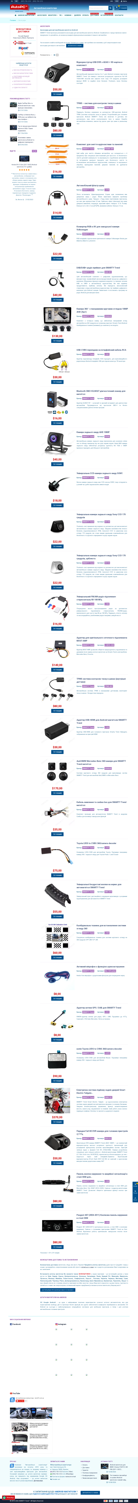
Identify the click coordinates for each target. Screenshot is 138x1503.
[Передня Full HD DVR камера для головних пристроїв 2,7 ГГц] (57, 1142)
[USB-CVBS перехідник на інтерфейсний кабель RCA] (57, 361)
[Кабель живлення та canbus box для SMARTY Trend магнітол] (57, 813)
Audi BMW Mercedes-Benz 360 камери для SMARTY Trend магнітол (101, 762)
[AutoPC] (21, 8)
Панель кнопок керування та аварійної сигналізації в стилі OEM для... (102, 1175)
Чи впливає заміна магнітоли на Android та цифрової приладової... (26, 140)
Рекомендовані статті (20, 99)
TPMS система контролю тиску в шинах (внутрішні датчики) (101, 680)
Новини (68, 15)
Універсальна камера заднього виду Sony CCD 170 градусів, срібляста (101, 557)
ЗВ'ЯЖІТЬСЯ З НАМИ (57, 1461)
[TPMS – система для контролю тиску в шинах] (57, 114)
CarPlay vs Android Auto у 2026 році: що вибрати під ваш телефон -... (27, 117)
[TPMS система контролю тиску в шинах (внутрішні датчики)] (57, 690)
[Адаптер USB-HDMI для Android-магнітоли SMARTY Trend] (57, 731)
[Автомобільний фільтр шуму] (57, 196)
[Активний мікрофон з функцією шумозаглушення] (57, 977)
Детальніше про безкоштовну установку (58, 1290)
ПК (60, 15)
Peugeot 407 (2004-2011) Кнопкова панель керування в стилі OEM (102, 1216)
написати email (70, 1476)
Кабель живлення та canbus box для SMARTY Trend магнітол (101, 803)
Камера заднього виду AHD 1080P (93, 432)
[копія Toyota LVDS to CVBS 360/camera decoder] (57, 1060)
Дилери (77, 15)
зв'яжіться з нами (87, 1267)
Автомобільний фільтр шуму (90, 185)
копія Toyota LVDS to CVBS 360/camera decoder (99, 1049)
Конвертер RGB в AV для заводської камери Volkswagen (98, 228)
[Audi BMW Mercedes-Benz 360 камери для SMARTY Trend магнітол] (57, 772)
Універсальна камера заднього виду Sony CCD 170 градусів (101, 516)
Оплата (85, 15)
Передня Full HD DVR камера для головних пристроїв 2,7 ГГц (102, 1132)
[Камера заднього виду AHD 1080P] (57, 443)
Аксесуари (42, 15)
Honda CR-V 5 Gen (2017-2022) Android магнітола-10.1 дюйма (23, 166)
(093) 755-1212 (38, 1)
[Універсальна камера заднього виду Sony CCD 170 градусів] (57, 525)
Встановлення (107, 14)
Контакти (119, 15)
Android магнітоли (26, 14)
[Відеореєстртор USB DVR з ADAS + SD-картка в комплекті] (57, 73)
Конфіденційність (88, 1475)
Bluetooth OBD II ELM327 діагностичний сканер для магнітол (101, 392)
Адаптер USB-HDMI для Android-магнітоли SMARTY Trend (102, 721)
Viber (70, 1472)
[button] (33, 151)
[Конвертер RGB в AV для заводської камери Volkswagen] (57, 237)
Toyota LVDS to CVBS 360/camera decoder (96, 843)
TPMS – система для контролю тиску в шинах (99, 103)
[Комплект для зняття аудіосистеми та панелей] (57, 155)
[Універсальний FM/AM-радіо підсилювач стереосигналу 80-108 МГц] (57, 607)
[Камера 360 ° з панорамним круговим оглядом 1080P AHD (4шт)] (57, 320)
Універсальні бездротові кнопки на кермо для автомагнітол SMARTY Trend (99, 886)
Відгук (13, 151)
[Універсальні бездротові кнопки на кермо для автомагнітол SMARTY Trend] (57, 895)
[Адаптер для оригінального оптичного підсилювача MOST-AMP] (57, 648)
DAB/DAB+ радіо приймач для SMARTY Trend (98, 268)
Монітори (52, 15)
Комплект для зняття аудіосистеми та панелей (100, 144)
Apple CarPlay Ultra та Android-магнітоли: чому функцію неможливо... (26, 105)
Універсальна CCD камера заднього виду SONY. (100, 473)
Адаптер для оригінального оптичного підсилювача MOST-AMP (102, 639)
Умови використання (89, 1478)
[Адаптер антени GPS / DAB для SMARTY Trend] (57, 1018)
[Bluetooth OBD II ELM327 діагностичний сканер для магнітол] (57, 402)
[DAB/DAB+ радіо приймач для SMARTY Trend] (57, 278)
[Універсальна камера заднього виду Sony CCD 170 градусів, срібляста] (57, 566)
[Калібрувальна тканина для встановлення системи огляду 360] (57, 936)
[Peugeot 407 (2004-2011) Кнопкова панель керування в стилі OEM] (57, 1226)
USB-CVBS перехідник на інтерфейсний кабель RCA (101, 350)
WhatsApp (69, 1474)
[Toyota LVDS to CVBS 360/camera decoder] (57, 854)
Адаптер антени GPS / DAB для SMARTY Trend (99, 1008)
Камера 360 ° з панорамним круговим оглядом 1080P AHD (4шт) (102, 310)
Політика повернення (89, 1473)
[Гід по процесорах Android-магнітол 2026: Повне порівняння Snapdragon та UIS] (13, 127)
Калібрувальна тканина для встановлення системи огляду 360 (101, 927)
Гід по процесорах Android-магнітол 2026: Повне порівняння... (27, 128)
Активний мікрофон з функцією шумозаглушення (100, 966)
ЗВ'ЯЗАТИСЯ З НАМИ (75, 45)
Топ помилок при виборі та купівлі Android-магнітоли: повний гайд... (118, 1477)
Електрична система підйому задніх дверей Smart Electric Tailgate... (101, 1091)
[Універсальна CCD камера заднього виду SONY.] (57, 484)
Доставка (94, 14)
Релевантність (45, 55)
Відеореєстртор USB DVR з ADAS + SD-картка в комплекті (99, 63)
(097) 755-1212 (26, 1)
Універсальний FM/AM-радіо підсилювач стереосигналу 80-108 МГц (96, 598)
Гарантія (85, 1470)
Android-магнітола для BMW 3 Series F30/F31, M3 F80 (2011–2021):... (119, 1467)
